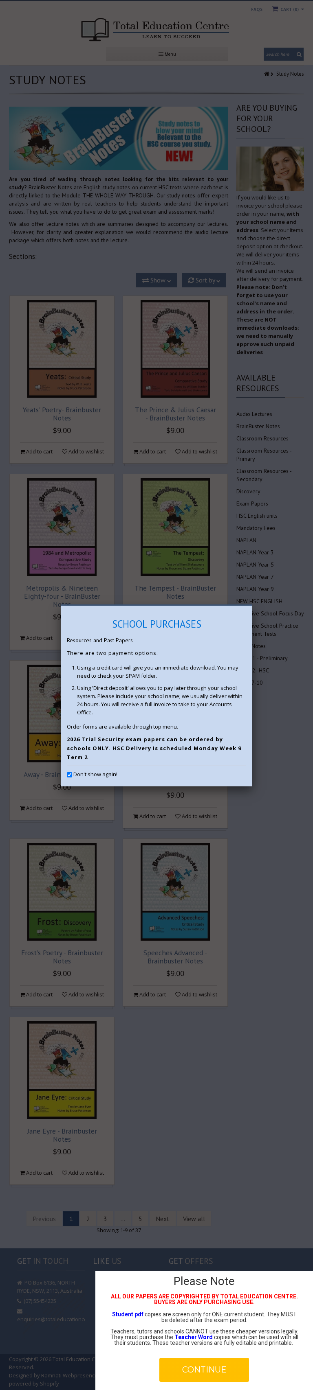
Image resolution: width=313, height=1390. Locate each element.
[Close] (252, 605)
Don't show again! (95, 774)
